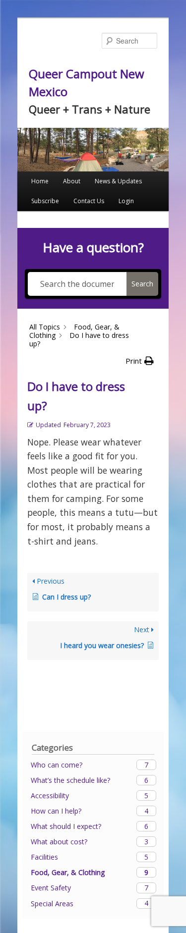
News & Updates (118, 181)
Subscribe (45, 201)
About (71, 181)
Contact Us (88, 201)
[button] (139, 361)
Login (126, 201)
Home (40, 181)
